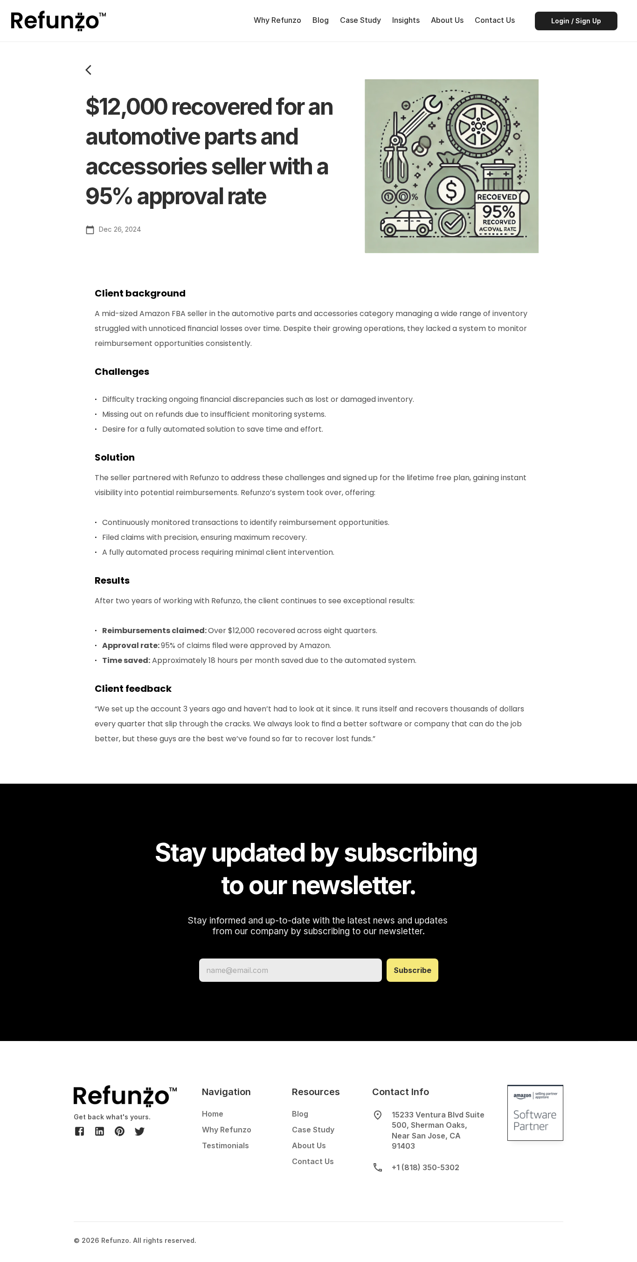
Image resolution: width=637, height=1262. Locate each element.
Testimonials (225, 1145)
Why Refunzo (277, 20)
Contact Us (495, 20)
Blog (320, 20)
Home (212, 1113)
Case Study (360, 20)
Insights (406, 20)
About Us (447, 20)
